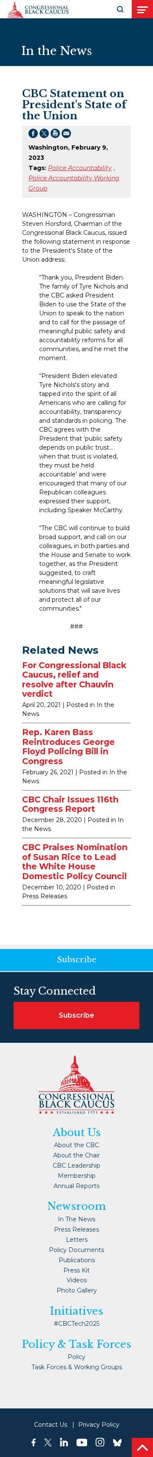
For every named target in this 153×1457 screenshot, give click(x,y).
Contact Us (50, 1424)
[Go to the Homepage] (37, 10)
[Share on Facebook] (33, 135)
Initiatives (76, 1311)
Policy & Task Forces (76, 1344)
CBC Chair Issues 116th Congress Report (70, 804)
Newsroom (76, 1206)
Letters (77, 1239)
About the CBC (76, 1145)
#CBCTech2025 (76, 1323)
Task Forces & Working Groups (76, 1367)
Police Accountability (80, 168)
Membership (77, 1176)
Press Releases (76, 1229)
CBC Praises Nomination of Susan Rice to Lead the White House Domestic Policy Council (75, 861)
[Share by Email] (66, 135)
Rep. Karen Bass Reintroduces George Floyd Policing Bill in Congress (68, 746)
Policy (76, 1357)
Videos (77, 1280)
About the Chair (76, 1155)
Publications (77, 1260)
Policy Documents (76, 1250)
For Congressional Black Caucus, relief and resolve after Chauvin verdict (74, 680)
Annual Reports (76, 1186)
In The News (76, 1219)
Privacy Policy (98, 1424)
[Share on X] (44, 135)
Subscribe (76, 1015)
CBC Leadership (76, 1165)
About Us (77, 1132)
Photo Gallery (77, 1290)
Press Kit (76, 1270)
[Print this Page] (55, 135)
